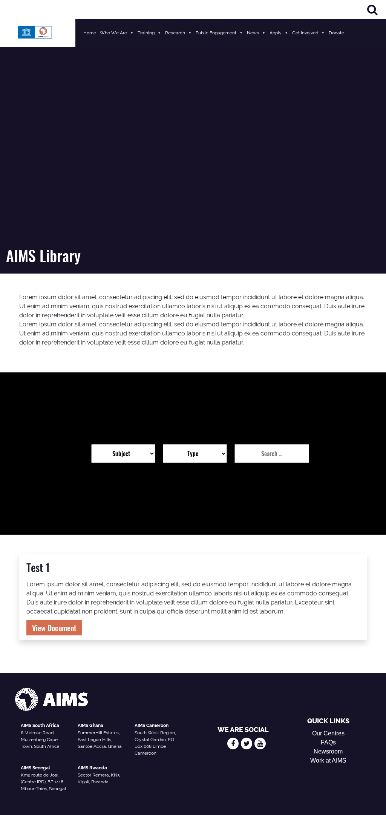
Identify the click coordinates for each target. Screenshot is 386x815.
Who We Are (113, 32)
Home (89, 32)
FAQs (328, 742)
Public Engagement (216, 32)
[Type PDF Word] (195, 453)
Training (146, 32)
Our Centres (328, 733)
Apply (276, 32)
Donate (336, 32)
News (253, 32)
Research (175, 32)
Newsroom (328, 751)
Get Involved (305, 32)
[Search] (372, 9)
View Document (54, 628)
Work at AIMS (328, 760)
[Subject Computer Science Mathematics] (123, 453)
